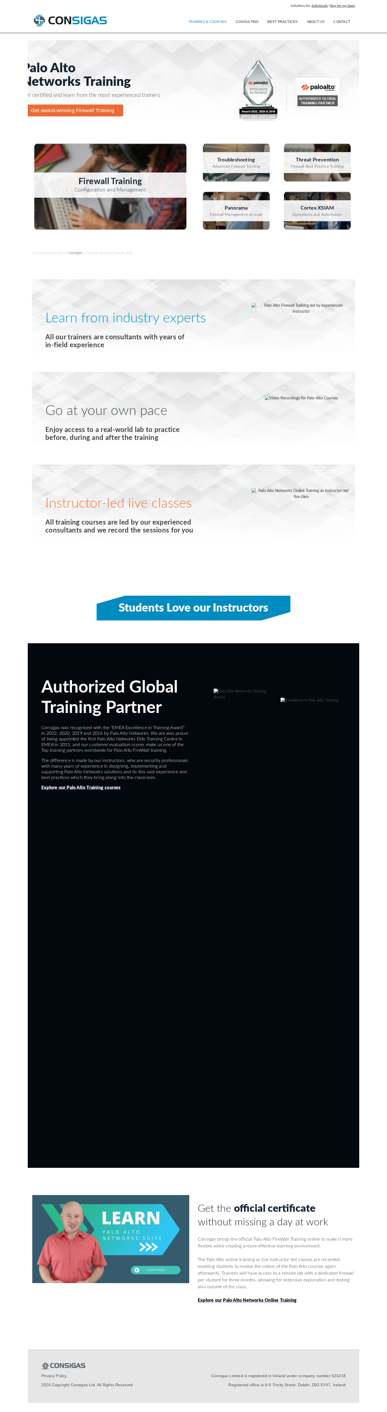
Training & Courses (207, 22)
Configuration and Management (110, 190)
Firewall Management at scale (236, 215)
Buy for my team (342, 5)
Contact (341, 22)
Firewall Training (110, 181)
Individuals (320, 5)
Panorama (236, 208)
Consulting (247, 22)
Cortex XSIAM (317, 208)
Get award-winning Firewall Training (72, 110)
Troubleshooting (236, 160)
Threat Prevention (317, 160)
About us (316, 22)
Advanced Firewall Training (236, 167)
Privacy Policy (54, 1375)
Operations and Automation (317, 215)
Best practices (282, 22)
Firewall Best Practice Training (317, 167)
